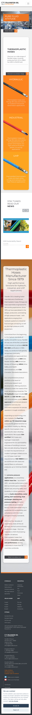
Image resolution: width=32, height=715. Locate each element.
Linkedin (16, 677)
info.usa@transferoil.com (11, 667)
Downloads (7, 687)
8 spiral (6, 609)
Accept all (16, 705)
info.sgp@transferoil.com (11, 652)
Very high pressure (9, 591)
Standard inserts (9, 618)
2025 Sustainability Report (12, 241)
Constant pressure (9, 589)
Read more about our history (14, 557)
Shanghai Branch (9, 655)
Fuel (18, 590)
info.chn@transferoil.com (11, 658)
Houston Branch (9, 662)
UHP (18, 598)
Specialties (7, 593)
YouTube (16, 679)
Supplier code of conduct (12, 673)
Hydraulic (8, 581)
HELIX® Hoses (9, 598)
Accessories (20, 609)
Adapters (19, 606)
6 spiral (6, 606)
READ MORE (9, 31)
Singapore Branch (10, 649)
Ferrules (19, 602)
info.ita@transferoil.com (11, 645)
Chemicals (20, 593)
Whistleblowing (9, 672)
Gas (18, 588)
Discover (27, 246)
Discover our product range (16, 74)
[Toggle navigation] (28, 3)
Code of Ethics (9, 670)
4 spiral (6, 604)
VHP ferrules (8, 620)
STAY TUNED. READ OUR (14, 203)
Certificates (7, 684)
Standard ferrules (9, 616)
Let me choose (13, 701)
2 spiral (6, 602)
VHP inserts (7, 622)
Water (18, 595)
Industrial (20, 581)
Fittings (19, 604)
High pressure (8, 587)
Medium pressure (9, 585)
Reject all (16, 710)
